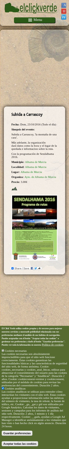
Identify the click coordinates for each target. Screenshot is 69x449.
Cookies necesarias (16, 350)
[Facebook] (63, 5)
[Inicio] (31, 15)
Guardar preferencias (17, 433)
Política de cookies (52, 344)
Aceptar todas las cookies (19, 443)
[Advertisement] (34, 68)
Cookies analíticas (15, 388)
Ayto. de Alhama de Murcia (40, 176)
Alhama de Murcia (35, 162)
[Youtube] (63, 11)
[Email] (63, 17)
